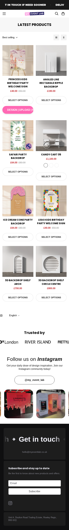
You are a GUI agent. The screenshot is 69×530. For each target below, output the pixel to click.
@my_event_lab (34, 380)
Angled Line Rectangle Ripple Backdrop (51, 83)
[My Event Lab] (34, 13)
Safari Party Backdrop (18, 156)
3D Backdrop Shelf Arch (18, 282)
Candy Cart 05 (51, 154)
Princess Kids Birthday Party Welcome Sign (17, 83)
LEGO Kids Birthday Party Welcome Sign (51, 221)
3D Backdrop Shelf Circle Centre (51, 282)
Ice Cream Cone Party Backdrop (18, 221)
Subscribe (34, 491)
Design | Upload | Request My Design (20, 109)
